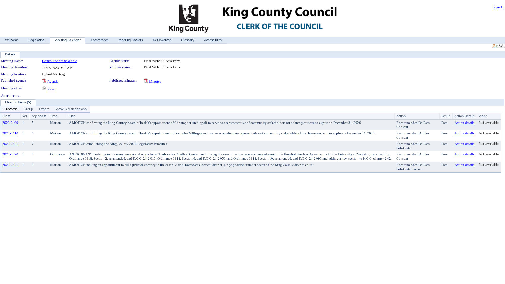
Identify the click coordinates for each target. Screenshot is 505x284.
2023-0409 (10, 123)
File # (6, 116)
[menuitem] (10, 109)
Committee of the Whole (59, 61)
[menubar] (45, 109)
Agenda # (39, 116)
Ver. (25, 116)
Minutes (155, 81)
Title (72, 116)
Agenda (52, 81)
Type (53, 116)
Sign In (498, 7)
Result (445, 116)
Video (51, 89)
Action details (464, 123)
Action (401, 116)
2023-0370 (10, 154)
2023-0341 (10, 144)
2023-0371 (10, 165)
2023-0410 (10, 133)
